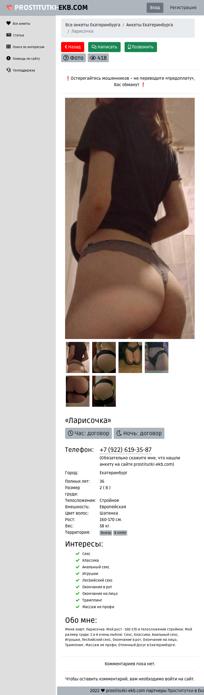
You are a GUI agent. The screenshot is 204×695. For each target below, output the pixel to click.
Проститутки (180, 690)
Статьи (18, 35)
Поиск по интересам (28, 47)
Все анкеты (21, 24)
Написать (106, 47)
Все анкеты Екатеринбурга (92, 25)
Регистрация (183, 7)
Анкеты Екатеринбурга (149, 25)
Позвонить (142, 47)
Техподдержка (23, 71)
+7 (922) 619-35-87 (125, 450)
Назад (74, 47)
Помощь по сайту (26, 59)
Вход (155, 7)
